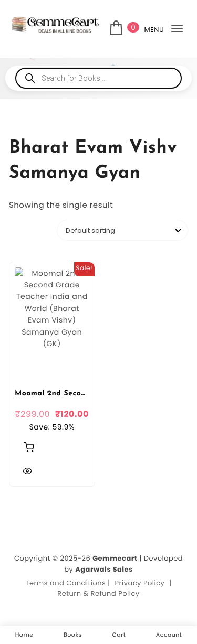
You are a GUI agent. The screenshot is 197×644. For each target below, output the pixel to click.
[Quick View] (27, 471)
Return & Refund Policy (98, 593)
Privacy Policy (140, 583)
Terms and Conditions (65, 583)
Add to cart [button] (29, 447)
